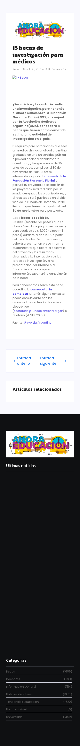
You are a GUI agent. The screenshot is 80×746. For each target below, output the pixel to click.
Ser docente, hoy (18, 645)
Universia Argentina (37, 323)
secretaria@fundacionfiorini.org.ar (38, 311)
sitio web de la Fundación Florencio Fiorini (39, 178)
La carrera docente (20, 524)
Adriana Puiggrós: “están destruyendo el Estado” (36, 579)
